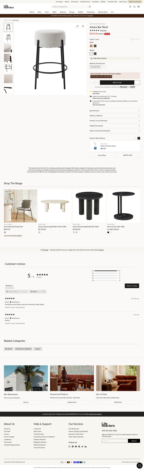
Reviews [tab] (9, 285)
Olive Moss (95, 45)
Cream (91, 53)
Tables (54, 12)
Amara (38, 349)
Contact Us (37, 429)
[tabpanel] (72, 309)
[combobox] (71, 7)
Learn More (102, 155)
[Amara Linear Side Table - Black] (108, 232)
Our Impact (59, 1)
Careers (6, 434)
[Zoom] (83, 26)
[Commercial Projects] (72, 378)
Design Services (85, 1)
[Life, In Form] (118, 378)
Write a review (132, 286)
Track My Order (112, 1)
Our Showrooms (74, 429)
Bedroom (63, 12)
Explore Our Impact (95, 414)
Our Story (7, 429)
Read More (118, 402)
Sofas (39, 12)
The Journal (8, 442)
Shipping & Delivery (40, 442)
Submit (134, 441)
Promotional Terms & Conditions (44, 437)
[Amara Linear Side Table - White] (111, 232)
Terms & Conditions (135, 462)
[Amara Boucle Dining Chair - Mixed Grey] (5, 232)
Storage (71, 12)
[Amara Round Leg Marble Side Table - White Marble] (74, 232)
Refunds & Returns (40, 445)
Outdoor (80, 12)
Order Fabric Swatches (76, 437)
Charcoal (95, 53)
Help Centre (123, 1)
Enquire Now (72, 402)
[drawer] (115, 58)
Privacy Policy (125, 462)
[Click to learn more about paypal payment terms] (132, 87)
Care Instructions (39, 447)
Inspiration (95, 1)
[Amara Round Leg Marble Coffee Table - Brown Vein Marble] (39, 232)
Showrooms (74, 1)
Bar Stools (8, 349)
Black (104, 67)
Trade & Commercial (135, 1)
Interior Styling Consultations (78, 431)
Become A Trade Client (76, 434)
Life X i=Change (9, 437)
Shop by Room (103, 12)
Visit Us (26, 402)
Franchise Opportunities (12, 445)
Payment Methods (40, 439)
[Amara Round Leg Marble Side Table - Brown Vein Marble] (76, 232)
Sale (112, 12)
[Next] (139, 138)
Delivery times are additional (101, 98)
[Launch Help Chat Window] (140, 466)
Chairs (47, 12)
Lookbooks (7, 439)
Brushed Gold (95, 67)
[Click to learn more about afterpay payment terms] (123, 87)
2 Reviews (103, 30)
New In (32, 12)
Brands (67, 1)
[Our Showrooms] (26, 378)
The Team (7, 431)
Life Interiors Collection (97, 24)
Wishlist (103, 1)
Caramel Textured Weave (91, 45)
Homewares (91, 12)
